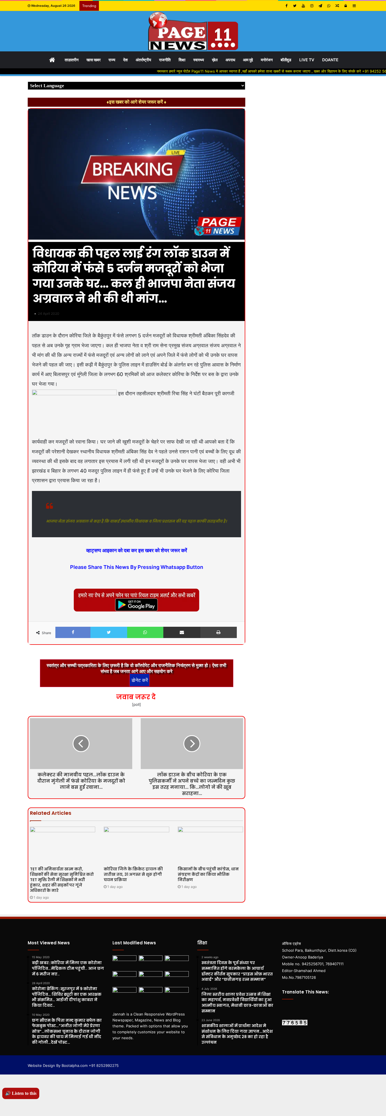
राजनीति (165, 59)
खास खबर (93, 59)
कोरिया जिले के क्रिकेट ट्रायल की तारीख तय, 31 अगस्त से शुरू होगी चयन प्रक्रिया (133, 874)
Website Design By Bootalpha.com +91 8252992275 (73, 1065)
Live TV (306, 59)
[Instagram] (311, 6)
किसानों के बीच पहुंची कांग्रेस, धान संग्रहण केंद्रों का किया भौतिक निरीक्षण (208, 874)
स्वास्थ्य (198, 59)
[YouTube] (303, 6)
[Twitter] (294, 6)
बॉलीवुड (286, 59)
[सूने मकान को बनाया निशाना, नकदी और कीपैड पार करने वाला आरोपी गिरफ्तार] (151, 978)
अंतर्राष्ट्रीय (143, 59)
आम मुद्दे (248, 59)
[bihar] (193, 31)
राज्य (112, 59)
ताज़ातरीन (72, 59)
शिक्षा (182, 59)
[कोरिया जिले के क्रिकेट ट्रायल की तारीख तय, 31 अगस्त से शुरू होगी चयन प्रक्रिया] (136, 845)
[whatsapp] (328, 6)
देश (125, 59)
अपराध (230, 59)
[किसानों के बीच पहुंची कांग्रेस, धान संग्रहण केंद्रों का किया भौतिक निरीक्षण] (210, 845)
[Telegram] (320, 6)
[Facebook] (286, 6)
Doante (330, 59)
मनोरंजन (267, 59)
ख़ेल (215, 59)
